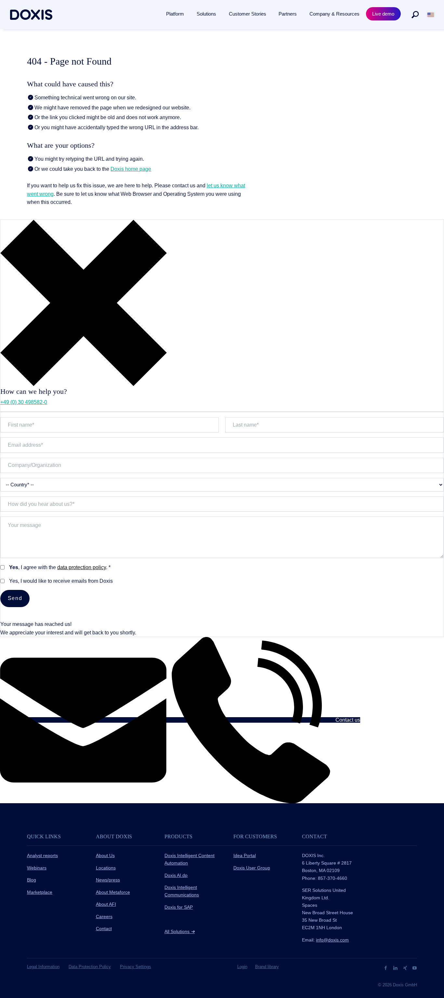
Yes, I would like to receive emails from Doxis (61, 581)
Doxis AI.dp (176, 875)
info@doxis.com (332, 939)
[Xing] (406, 967)
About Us (105, 855)
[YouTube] (414, 967)
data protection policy (81, 567)
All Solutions (179, 931)
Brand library (267, 966)
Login (242, 966)
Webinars (36, 867)
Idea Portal (244, 855)
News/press (108, 879)
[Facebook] (386, 967)
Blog (31, 879)
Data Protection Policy (90, 966)
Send (15, 598)
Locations (106, 867)
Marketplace (39, 892)
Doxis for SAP (178, 907)
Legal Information (43, 966)
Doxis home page (131, 169)
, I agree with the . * (60, 567)
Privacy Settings (135, 966)
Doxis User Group (251, 867)
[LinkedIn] (396, 967)
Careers (104, 916)
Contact (104, 928)
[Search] (415, 14)
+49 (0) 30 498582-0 (23, 402)
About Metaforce (113, 892)
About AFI (106, 904)
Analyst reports (42, 855)
